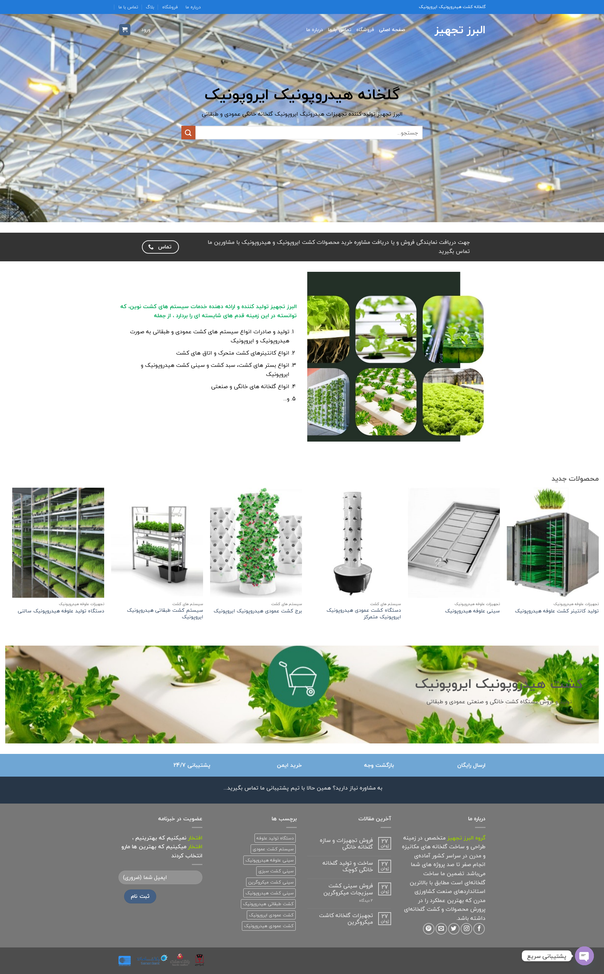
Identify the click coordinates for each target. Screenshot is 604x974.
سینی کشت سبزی (276, 871)
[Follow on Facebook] (479, 929)
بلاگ (150, 7)
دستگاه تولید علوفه (275, 838)
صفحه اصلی (392, 29)
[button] (145, 29)
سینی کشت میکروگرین (271, 882)
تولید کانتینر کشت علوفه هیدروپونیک (557, 611)
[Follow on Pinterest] (428, 929)
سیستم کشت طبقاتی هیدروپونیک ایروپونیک (165, 613)
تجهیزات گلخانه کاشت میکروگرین (346, 918)
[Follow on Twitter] (454, 929)
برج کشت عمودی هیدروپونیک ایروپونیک (258, 611)
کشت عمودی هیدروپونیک (269, 926)
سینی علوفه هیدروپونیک (472, 611)
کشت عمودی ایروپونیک (271, 915)
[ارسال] (188, 132)
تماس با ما (128, 7)
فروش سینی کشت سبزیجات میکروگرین (348, 889)
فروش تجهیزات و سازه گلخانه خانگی (346, 843)
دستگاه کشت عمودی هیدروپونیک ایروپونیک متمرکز (363, 613)
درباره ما (193, 7)
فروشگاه (170, 7)
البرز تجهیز (460, 29)
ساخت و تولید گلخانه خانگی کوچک (348, 866)
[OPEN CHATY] (584, 955)
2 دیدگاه (357, 900)
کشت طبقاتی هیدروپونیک (268, 904)
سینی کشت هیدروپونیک (269, 893)
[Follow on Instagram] (466, 929)
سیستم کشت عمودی (273, 849)
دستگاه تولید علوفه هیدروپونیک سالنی (61, 611)
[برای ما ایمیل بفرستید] (441, 929)
